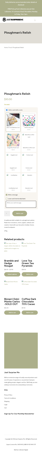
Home (6, 47)
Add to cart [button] (29, 274)
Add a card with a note (15, 110)
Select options (12, 274)
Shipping (6, 401)
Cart (5, 408)
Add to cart (19, 213)
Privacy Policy (8, 395)
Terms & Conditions (10, 398)
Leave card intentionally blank (16, 198)
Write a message (13, 195)
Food (10, 47)
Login (5, 404)
